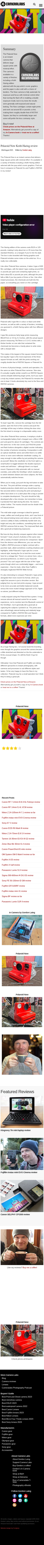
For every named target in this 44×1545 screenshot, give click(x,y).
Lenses (5, 1385)
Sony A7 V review (9, 823)
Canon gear (7, 1431)
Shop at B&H (18, 1474)
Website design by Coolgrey (10, 1528)
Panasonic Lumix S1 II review (15, 870)
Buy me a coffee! (30, 1268)
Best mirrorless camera (12, 1400)
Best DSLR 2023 (9, 1403)
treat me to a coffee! (30, 132)
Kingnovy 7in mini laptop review (15, 1130)
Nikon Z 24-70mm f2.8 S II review (16, 833)
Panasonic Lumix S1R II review (15, 902)
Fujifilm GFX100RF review (13, 886)
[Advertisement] (22, 192)
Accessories (7, 1450)
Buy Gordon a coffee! (22, 1466)
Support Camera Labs (22, 1462)
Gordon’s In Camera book (21, 1470)
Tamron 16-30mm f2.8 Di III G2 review (18, 839)
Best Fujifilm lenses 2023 (13, 1413)
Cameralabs (13, 4)
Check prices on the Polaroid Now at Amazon (18, 682)
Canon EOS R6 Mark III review (15, 828)
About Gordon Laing (21, 1459)
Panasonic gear (9, 1444)
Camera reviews (9, 1381)
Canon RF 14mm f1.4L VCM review (17, 807)
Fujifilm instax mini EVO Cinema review (19, 818)
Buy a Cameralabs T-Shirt (22, 1481)
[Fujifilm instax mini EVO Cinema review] (22, 1154)
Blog (4, 1378)
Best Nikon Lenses (10, 1416)
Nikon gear (6, 1437)
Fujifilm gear (7, 1434)
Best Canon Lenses (10, 1409)
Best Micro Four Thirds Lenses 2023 (17, 1419)
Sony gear (6, 1447)
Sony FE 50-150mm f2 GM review (16, 881)
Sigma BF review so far (12, 896)
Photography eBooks (22, 1485)
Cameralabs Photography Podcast (17, 1388)
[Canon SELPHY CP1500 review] (22, 1196)
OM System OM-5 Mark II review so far (18, 854)
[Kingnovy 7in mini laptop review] (22, 1112)
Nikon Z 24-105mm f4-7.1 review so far (18, 812)
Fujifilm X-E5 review (10, 860)
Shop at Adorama (20, 1477)
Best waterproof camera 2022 (14, 1406)
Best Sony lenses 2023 (12, 1422)
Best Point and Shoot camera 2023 (17, 1397)
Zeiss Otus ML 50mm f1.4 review (16, 844)
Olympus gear (8, 1441)
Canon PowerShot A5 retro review (16, 849)
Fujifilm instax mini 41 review (14, 891)
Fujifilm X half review (11, 865)
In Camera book (13, 132)
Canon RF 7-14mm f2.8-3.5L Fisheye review (21, 802)
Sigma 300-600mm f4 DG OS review (17, 875)
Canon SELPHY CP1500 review (15, 1214)
